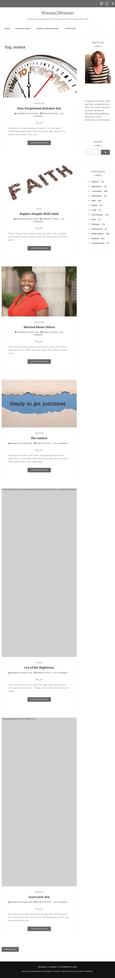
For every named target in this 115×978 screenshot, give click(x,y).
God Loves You (39, 897)
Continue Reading (39, 143)
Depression (97, 196)
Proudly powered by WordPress (37, 971)
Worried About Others (39, 327)
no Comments (60, 443)
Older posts (10, 949)
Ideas (94, 219)
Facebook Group (23, 29)
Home (7, 29)
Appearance (97, 186)
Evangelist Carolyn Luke (28, 113)
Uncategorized (98, 243)
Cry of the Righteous (39, 667)
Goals (94, 210)
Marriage (95, 224)
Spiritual (39, 433)
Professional (97, 229)
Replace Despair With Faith (39, 214)
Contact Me (70, 29)
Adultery (95, 182)
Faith (39, 209)
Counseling (39, 103)
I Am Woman (39, 322)
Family (94, 205)
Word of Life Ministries (48, 29)
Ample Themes (86, 971)
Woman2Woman (57, 13)
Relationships (98, 234)
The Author (39, 438)
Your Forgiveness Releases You (39, 108)
